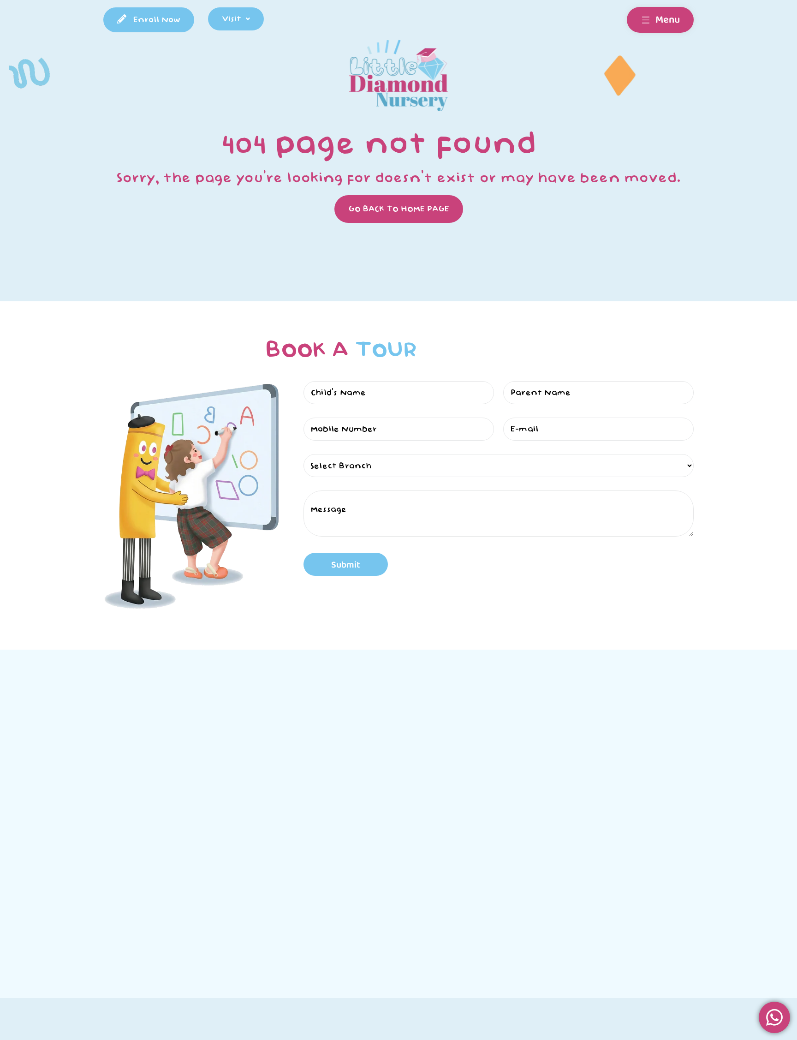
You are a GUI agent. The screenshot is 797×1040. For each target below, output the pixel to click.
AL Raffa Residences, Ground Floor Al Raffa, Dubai (315, 917)
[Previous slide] (100, 913)
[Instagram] (669, 869)
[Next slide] (543, 913)
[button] (236, 18)
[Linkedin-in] (688, 869)
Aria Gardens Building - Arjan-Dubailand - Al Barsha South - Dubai (467, 917)
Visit (231, 19)
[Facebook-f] (650, 869)
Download (416, 764)
